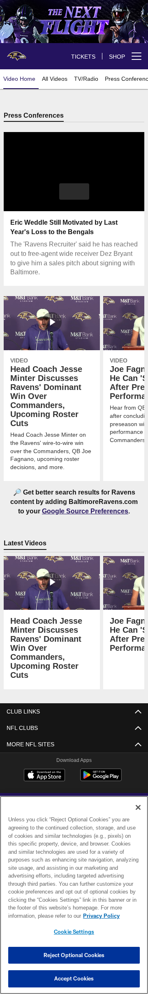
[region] (74, 895)
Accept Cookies (74, 978)
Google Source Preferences (85, 511)
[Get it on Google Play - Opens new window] (101, 779)
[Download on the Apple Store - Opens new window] (44, 776)
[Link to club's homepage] (16, 52)
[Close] (138, 807)
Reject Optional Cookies (74, 955)
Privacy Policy (36, 915)
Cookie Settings (74, 931)
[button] (74, 192)
